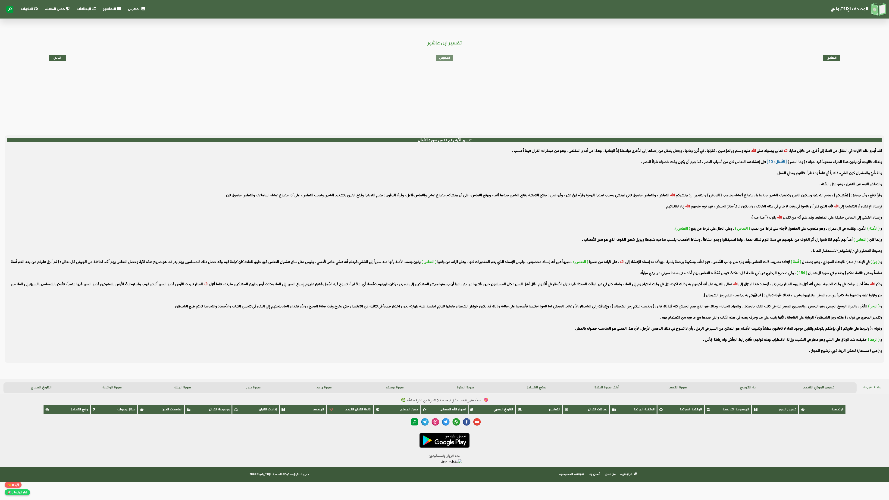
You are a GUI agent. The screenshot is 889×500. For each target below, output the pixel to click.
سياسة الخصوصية (571, 474)
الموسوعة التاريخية (736, 409)
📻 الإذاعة (13, 484)
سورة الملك (182, 388)
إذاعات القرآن (268, 409)
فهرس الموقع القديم (818, 388)
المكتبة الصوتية (691, 409)
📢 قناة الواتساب (17, 492)
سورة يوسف (395, 388)
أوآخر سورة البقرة (607, 388)
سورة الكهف (678, 388)
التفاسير (110, 9)
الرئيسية (837, 409)
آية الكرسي (748, 388)
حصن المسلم (55, 9)
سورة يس (253, 388)
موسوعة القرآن (219, 409)
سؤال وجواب (126, 409)
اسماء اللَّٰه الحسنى (453, 409)
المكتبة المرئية (644, 409)
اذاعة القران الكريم (358, 409)
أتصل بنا (594, 474)
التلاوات (27, 9)
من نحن (610, 474)
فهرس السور (787, 409)
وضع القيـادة (536, 388)
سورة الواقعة (112, 388)
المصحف (318, 409)
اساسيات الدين (172, 409)
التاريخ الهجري (41, 388)
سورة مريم (324, 388)
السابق (832, 58)
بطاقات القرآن (597, 409)
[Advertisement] (444, 98)
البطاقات (84, 9)
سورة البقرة (465, 388)
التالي (57, 58)
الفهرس (134, 9)
